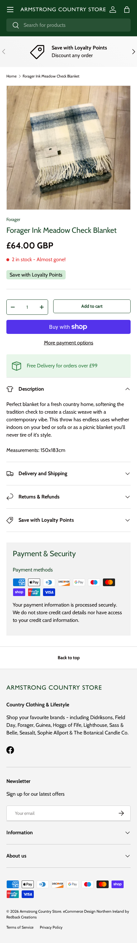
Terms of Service (19, 927)
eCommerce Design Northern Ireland (93, 911)
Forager (13, 219)
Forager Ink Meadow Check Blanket (51, 76)
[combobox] (68, 25)
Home (11, 76)
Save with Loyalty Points (36, 275)
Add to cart (92, 306)
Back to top (69, 657)
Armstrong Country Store (40, 911)
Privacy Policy (51, 927)
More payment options (68, 343)
